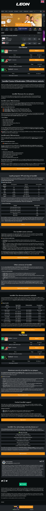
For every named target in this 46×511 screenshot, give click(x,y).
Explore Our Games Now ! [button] (23, 257)
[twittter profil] (2, 481)
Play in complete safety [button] (23, 395)
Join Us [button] (23, 224)
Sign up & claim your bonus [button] (26, 507)
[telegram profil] (6, 481)
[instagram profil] (4, 481)
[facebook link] (43, 461)
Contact (2, 502)
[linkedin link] (40, 461)
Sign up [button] (36, 50)
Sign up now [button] (23, 419)
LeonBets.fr (28, 490)
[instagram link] (41, 461)
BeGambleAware (15, 50)
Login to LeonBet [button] (23, 28)
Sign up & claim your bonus (23, 24)
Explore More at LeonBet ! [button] (23, 288)
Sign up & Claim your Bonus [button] (23, 168)
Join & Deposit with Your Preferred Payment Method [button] (23, 329)
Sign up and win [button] (23, 453)
